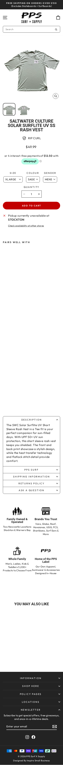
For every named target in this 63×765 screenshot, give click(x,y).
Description (31, 419)
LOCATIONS (30, 701)
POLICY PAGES (31, 694)
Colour (33, 172)
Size (13, 172)
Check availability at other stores (26, 225)
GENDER (50, 172)
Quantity (31, 187)
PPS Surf (31, 469)
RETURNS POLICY (31, 483)
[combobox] (31, 29)
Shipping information (31, 476)
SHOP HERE (30, 686)
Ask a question (31, 490)
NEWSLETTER (31, 709)
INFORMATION (30, 678)
